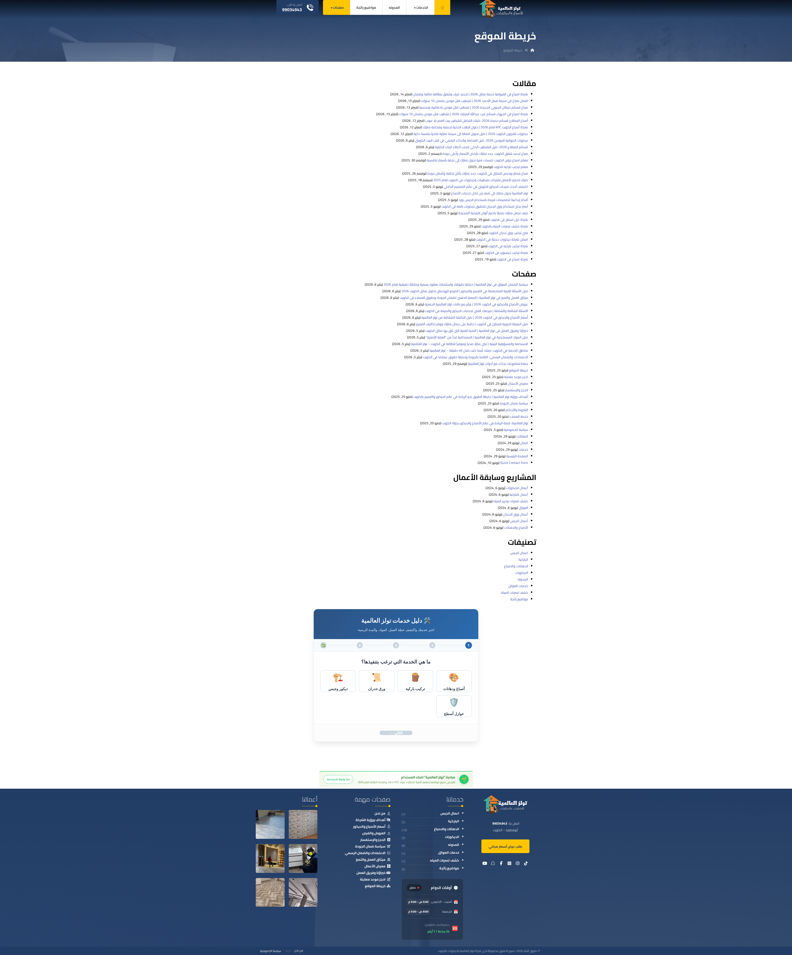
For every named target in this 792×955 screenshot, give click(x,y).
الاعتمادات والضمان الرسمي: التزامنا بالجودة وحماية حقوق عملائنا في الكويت (475, 357)
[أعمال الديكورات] (270, 859)
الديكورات (521, 573)
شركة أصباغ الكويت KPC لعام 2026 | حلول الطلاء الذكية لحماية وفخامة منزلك (475, 127)
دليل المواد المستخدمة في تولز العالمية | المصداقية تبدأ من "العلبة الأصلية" (477, 337)
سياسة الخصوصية (516, 430)
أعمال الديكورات (517, 488)
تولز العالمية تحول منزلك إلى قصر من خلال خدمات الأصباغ (489, 193)
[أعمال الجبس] (303, 893)
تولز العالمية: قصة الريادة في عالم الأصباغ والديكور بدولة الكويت (485, 423)
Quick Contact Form (514, 463)
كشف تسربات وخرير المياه (510, 501)
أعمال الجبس (519, 521)
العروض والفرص (373, 833)
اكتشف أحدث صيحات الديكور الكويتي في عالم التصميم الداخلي (486, 186)
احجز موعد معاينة (516, 377)
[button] (526, 864)
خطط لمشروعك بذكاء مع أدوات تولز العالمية (498, 363)
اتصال (524, 443)
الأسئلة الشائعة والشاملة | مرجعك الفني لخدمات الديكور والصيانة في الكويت (476, 311)
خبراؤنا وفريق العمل (370, 873)
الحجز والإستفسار (516, 390)
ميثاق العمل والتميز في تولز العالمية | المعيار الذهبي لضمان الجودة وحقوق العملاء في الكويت (464, 297)
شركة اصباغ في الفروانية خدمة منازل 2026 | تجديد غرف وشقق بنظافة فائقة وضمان (470, 94)
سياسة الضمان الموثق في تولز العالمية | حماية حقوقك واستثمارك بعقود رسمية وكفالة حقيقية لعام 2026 (456, 284)
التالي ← (396, 733)
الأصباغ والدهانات (516, 527)
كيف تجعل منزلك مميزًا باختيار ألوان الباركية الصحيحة (493, 213)
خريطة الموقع (518, 370)
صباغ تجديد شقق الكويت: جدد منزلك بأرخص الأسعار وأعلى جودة (485, 153)
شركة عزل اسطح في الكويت (509, 219)
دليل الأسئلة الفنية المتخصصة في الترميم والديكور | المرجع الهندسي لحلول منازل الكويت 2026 (464, 291)
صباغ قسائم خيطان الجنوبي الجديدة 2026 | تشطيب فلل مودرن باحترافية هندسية (473, 107)
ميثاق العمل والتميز (370, 859)
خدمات (523, 449)
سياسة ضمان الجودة (514, 403)
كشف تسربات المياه (514, 592)
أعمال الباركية (518, 494)
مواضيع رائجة (519, 599)
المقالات (522, 436)
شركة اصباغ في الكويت (512, 259)
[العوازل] (270, 825)
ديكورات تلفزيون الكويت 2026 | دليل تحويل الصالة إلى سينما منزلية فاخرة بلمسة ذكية (471, 134)
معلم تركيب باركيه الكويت (511, 167)
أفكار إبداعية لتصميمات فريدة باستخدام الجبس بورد (493, 200)
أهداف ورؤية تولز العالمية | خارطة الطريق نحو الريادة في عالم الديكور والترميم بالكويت (470, 397)
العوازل (523, 508)
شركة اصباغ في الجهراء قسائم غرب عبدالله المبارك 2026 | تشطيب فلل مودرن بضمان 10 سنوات (463, 114)
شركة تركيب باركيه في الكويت (508, 246)
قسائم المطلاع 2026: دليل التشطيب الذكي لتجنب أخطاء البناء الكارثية (481, 147)
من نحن (380, 813)
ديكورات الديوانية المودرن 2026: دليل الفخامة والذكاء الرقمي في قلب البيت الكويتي (471, 140)
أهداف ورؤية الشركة (370, 820)
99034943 (499, 823)
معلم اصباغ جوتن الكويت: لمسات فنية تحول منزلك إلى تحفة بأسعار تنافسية (477, 160)
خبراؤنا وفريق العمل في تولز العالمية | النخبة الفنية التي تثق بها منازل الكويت (476, 330)
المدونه (523, 579)
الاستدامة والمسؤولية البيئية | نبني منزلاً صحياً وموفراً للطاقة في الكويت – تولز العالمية (469, 344)
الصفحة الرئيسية (517, 456)
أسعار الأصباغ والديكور (369, 826)
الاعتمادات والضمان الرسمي (365, 853)
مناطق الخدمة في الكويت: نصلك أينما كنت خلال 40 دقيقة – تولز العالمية (478, 350)
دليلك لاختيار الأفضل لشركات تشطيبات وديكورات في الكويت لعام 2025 (480, 180)
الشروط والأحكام (517, 410)
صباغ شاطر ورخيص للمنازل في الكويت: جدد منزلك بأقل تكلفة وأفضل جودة (477, 173)
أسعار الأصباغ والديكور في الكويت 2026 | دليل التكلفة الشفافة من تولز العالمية (474, 317)
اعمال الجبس (519, 553)
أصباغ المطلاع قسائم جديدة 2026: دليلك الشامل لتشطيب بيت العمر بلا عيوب (476, 120)
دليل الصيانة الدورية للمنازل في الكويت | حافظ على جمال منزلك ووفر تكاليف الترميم (472, 324)
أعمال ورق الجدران (515, 514)
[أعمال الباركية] (270, 893)
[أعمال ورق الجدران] (303, 825)
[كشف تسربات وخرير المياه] (303, 859)
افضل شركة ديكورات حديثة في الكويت (502, 239)
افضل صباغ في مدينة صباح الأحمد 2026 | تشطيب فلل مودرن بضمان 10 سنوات (474, 101)
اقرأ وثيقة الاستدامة (338, 779)
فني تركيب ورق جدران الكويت (508, 233)
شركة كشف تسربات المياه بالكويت (504, 226)
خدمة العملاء (518, 416)
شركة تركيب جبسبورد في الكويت (506, 252)
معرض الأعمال (518, 383)
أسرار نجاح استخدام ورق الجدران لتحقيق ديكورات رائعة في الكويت (484, 206)
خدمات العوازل (518, 586)
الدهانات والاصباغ (516, 566)
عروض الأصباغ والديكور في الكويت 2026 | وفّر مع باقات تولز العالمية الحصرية (476, 304)
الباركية (523, 559)
